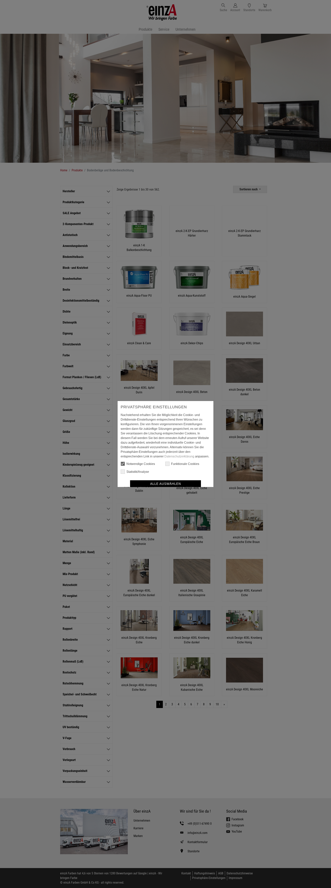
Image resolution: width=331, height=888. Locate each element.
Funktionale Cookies (185, 463)
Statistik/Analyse (137, 471)
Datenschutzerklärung (179, 456)
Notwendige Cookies (140, 463)
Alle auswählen (165, 483)
